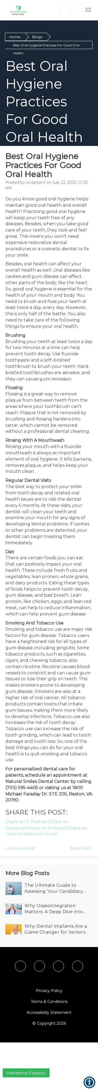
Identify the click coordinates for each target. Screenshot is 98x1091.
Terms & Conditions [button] (49, 1001)
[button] (16, 10)
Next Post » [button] (81, 848)
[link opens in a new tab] (20, 966)
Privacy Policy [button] (49, 990)
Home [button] (14, 37)
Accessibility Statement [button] (49, 1012)
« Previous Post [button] (20, 848)
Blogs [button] (37, 37)
